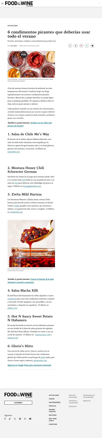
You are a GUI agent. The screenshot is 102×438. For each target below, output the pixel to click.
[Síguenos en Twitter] (15, 419)
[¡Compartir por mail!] (92, 46)
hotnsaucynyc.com (42, 334)
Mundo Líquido (52, 410)
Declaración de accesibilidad (89, 396)
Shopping (53, 424)
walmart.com (13, 338)
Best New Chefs (53, 420)
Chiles (16, 206)
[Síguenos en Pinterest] (20, 419)
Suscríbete (18, 403)
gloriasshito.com (40, 360)
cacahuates (12, 299)
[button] (2, 3)
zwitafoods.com (16, 212)
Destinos (53, 415)
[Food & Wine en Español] (19, 3)
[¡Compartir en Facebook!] (70, 46)
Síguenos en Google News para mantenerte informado (29, 365)
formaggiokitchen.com (32, 186)
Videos (52, 399)
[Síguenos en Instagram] (25, 419)
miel (24, 180)
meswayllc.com (14, 152)
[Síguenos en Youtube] (30, 419)
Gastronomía (55, 402)
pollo (43, 357)
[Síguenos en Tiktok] (10, 419)
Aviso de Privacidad (73, 396)
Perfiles (52, 406)
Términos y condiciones (73, 402)
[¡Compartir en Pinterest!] (81, 46)
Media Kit (87, 401)
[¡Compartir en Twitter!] (76, 46)
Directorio (72, 406)
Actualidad (13, 26)
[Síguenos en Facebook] (5, 419)
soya (16, 183)
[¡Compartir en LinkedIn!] (87, 46)
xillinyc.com (12, 308)
